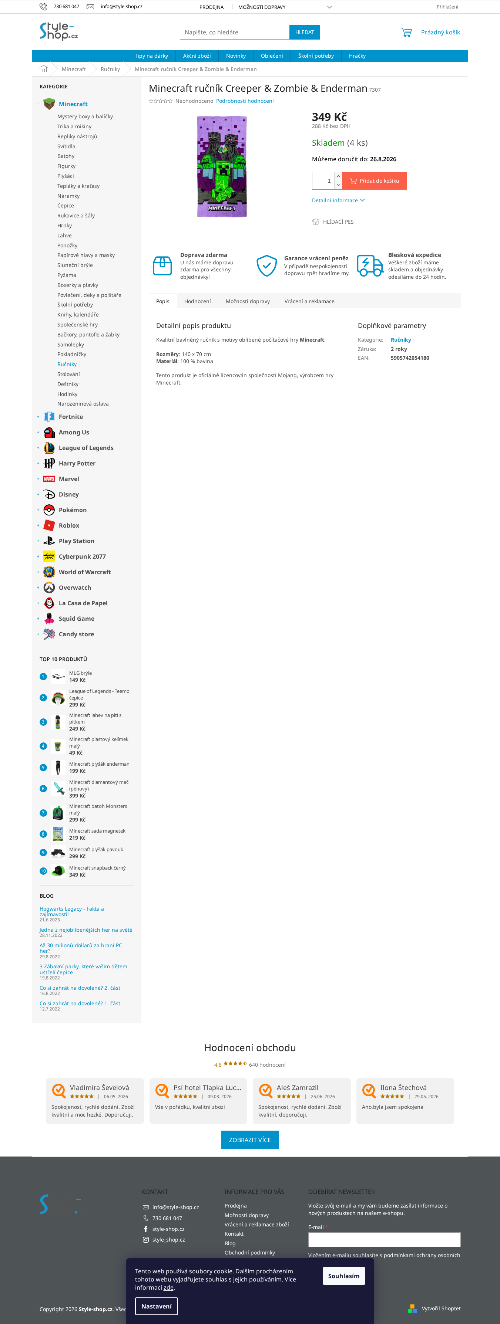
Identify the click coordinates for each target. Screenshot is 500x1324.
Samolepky (70, 344)
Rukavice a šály (76, 215)
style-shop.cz (168, 1228)
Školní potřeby (75, 304)
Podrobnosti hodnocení (245, 100)
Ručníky (67, 364)
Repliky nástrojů (77, 136)
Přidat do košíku (379, 180)
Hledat (304, 31)
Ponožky (67, 245)
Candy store (76, 634)
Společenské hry (77, 324)
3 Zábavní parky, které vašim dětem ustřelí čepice (83, 969)
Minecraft (73, 104)
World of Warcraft (85, 572)
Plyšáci (65, 175)
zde (169, 1287)
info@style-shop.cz (175, 1206)
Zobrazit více (250, 1140)
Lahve (64, 235)
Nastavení (156, 1306)
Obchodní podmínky (250, 1252)
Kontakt (234, 1233)
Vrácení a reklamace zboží (257, 1224)
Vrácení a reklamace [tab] (310, 301)
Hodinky (67, 393)
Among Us (74, 432)
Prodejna (211, 7)
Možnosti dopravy (261, 7)
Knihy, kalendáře (78, 314)
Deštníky (67, 383)
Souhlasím (344, 1276)
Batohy (65, 155)
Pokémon (73, 510)
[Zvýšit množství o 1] (338, 176)
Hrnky (64, 225)
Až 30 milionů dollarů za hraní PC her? (81, 948)
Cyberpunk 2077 (82, 556)
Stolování (68, 373)
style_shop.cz (168, 1239)
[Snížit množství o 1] (338, 185)
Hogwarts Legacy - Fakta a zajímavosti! (72, 911)
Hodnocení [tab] (197, 301)
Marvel (69, 479)
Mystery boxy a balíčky (85, 116)
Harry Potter (77, 463)
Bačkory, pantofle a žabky (88, 334)
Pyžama (66, 274)
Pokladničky (71, 354)
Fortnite (71, 417)
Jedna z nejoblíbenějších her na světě (86, 929)
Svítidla (66, 146)
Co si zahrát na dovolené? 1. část (80, 1003)
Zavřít (351, 221)
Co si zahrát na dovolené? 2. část (80, 988)
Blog (230, 1243)
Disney (69, 494)
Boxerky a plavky (77, 284)
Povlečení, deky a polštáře (89, 294)
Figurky (66, 165)
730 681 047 (167, 1218)
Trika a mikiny (74, 126)
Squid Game (76, 618)
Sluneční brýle (75, 264)
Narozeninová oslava (83, 403)
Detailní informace (335, 200)
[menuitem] (151, 56)
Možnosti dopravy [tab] (248, 301)
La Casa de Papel (83, 603)
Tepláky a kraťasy (78, 185)
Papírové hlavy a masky (86, 254)
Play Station (77, 541)
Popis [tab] (163, 301)
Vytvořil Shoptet (441, 1308)
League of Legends (86, 448)
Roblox (69, 525)
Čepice (65, 205)
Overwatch (75, 587)
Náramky (68, 195)
